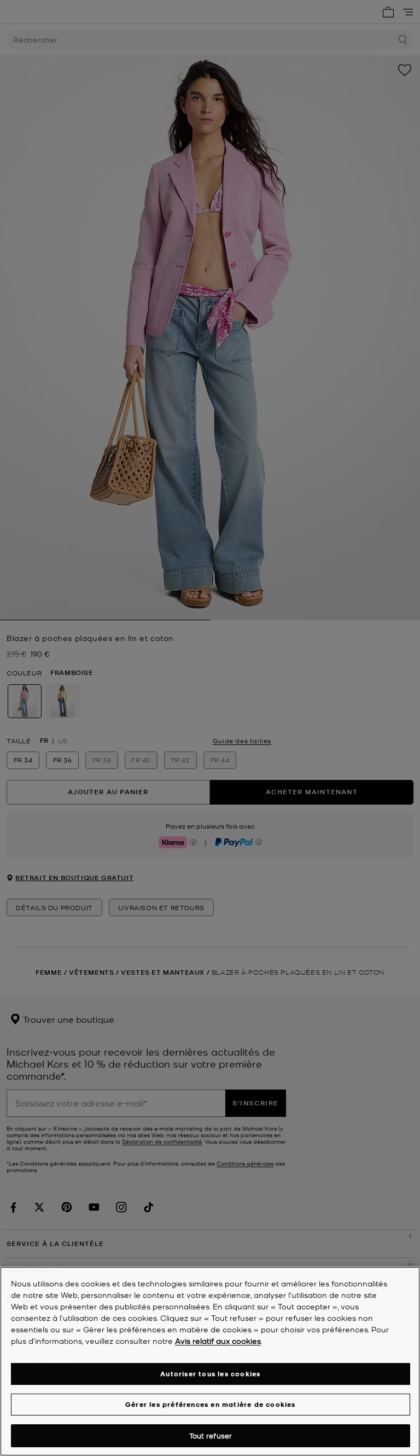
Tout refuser (210, 1435)
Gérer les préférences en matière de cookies (210, 1404)
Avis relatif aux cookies (218, 1341)
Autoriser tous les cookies (210, 1373)
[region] (210, 1361)
